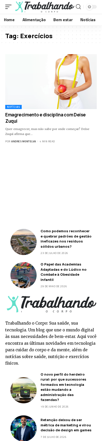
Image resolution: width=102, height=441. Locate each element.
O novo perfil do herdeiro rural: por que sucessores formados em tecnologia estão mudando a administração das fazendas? (63, 387)
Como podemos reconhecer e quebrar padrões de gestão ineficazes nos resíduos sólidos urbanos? (66, 239)
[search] (78, 7)
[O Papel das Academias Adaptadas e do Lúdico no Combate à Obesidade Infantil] (23, 275)
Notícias (13, 107)
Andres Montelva (23, 141)
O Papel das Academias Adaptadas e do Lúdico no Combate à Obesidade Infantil (64, 272)
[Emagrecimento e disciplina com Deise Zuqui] (51, 81)
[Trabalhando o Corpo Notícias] (44, 7)
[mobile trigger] (9, 7)
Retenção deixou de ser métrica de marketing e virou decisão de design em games (66, 424)
